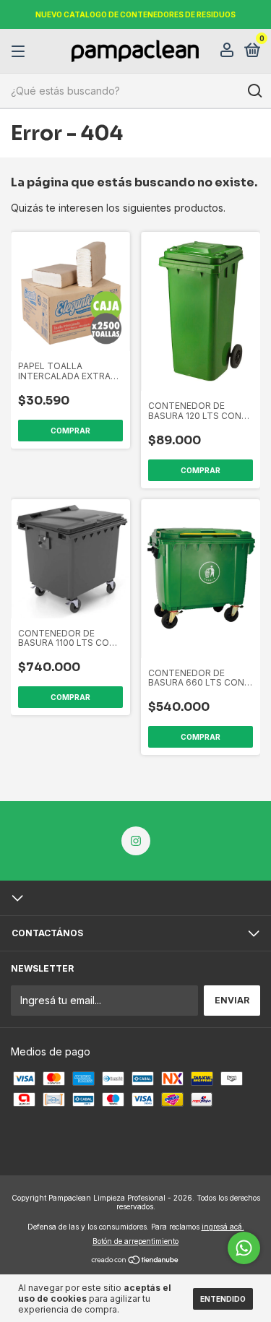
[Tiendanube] (135, 1261)
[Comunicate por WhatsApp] (244, 1248)
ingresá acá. (223, 1226)
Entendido (223, 1299)
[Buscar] (254, 91)
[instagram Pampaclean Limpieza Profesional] (135, 840)
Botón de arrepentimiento (135, 1241)
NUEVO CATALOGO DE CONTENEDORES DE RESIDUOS (135, 14)
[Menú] (20, 51)
